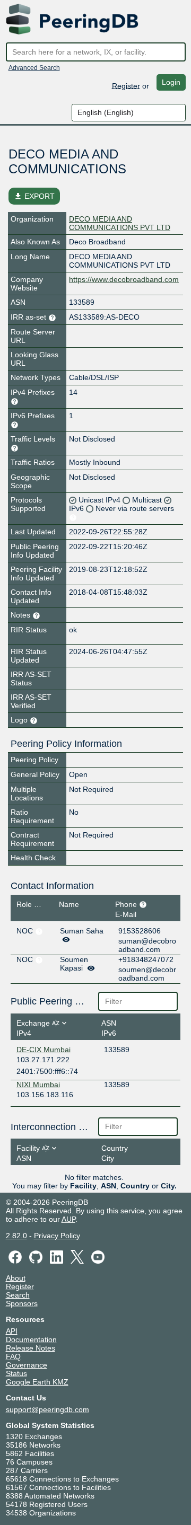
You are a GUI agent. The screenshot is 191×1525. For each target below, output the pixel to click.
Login (171, 82)
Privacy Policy (57, 1235)
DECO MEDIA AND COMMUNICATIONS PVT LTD (119, 223)
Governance (26, 1365)
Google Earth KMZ (37, 1382)
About (15, 1278)
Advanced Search (34, 68)
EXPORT (34, 196)
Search (18, 1295)
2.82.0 (16, 1235)
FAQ (13, 1356)
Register (126, 85)
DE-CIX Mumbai (43, 1049)
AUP (68, 1219)
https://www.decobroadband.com (124, 279)
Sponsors (22, 1303)
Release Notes (30, 1348)
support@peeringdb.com (47, 1409)
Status (16, 1373)
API (12, 1331)
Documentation (31, 1339)
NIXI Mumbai (38, 1084)
